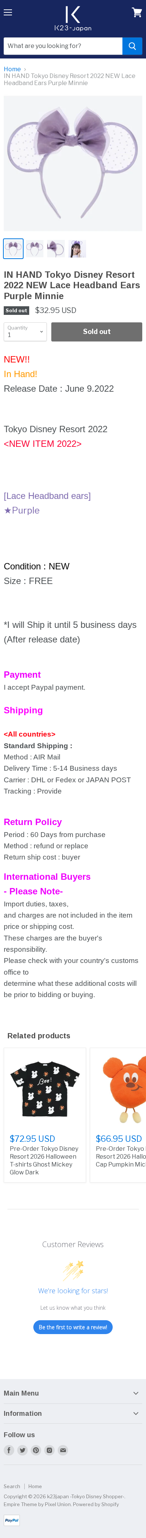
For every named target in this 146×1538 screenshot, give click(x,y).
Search (12, 1486)
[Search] (132, 46)
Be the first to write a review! (73, 1327)
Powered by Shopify (96, 1504)
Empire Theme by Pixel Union (37, 1504)
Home (12, 69)
